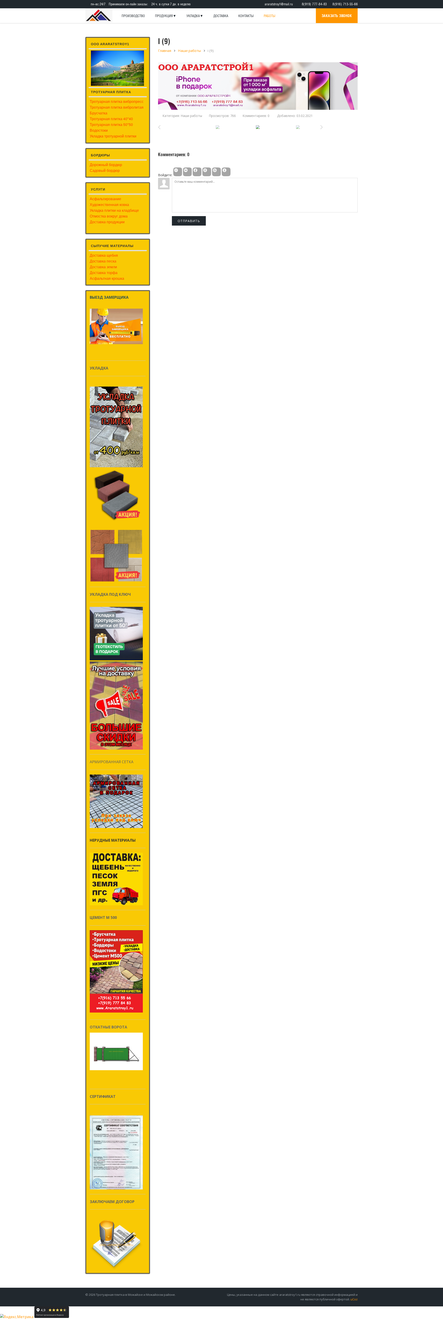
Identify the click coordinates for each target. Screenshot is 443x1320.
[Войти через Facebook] (197, 171)
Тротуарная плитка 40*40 (111, 118)
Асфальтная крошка (107, 278)
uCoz (354, 1299)
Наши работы (189, 50)
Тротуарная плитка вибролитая (117, 107)
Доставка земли (103, 266)
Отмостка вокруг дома (109, 216)
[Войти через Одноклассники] (226, 171)
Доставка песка (103, 261)
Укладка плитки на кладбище (114, 210)
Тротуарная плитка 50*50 (111, 124)
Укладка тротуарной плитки (113, 136)
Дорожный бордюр (106, 164)
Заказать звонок (337, 16)
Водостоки (99, 130)
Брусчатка (98, 113)
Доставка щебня (104, 255)
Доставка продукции (107, 221)
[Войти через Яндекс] (206, 171)
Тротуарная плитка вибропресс (117, 101)
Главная (164, 50)
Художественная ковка (109, 204)
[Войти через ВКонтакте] (187, 171)
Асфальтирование (105, 198)
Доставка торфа (103, 272)
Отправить (189, 221)
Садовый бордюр (105, 170)
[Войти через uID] (177, 171)
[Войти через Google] (216, 171)
